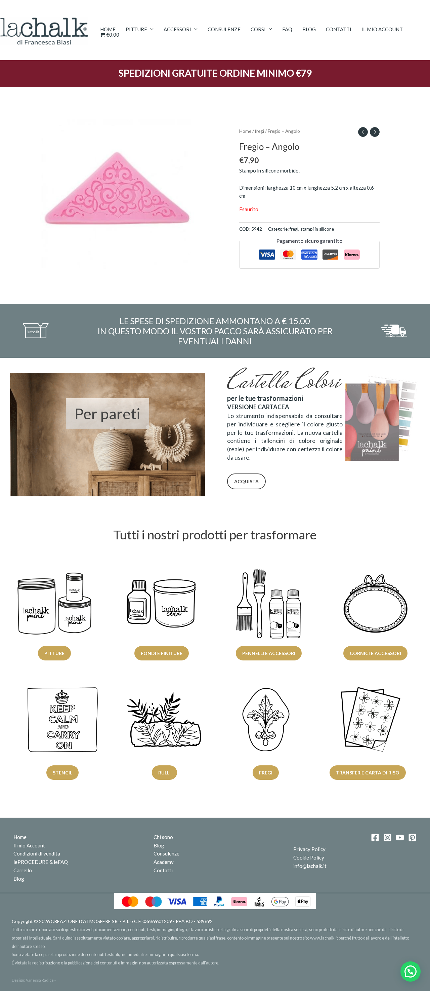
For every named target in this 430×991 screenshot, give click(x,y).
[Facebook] (375, 837)
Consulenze (224, 29)
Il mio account (382, 29)
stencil (62, 772)
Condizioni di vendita (36, 853)
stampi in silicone (317, 229)
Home (108, 29)
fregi (259, 131)
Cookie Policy (308, 857)
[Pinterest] (412, 837)
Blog (309, 29)
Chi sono (163, 837)
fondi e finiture (161, 653)
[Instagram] (387, 837)
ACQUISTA (246, 481)
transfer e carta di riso (367, 772)
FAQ (287, 29)
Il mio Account (29, 845)
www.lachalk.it (324, 938)
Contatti (338, 29)
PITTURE (136, 29)
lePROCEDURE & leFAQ (40, 862)
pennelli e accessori (268, 653)
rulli (164, 772)
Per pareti (107, 414)
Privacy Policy (309, 849)
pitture (54, 653)
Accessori (177, 29)
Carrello (22, 870)
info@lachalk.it (310, 866)
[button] (410, 971)
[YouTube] (400, 837)
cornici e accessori (375, 653)
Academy (164, 862)
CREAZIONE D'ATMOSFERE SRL (85, 921)
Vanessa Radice (40, 980)
